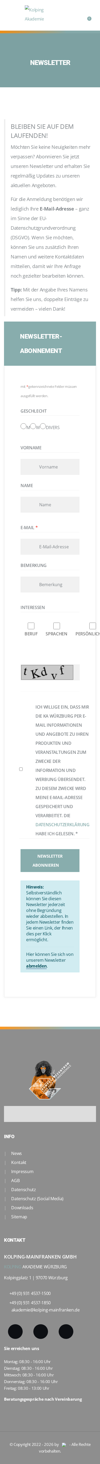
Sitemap (18, 1217)
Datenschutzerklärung (62, 825)
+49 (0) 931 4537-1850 (30, 1303)
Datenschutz (23, 1189)
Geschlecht (34, 411)
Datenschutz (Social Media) (36, 1199)
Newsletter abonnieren (48, 860)
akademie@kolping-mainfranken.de (45, 1310)
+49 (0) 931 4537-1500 (30, 1293)
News (16, 1153)
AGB (15, 1180)
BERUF (31, 634)
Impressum (22, 1171)
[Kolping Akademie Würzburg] (41, 15)
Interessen (33, 607)
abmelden (36, 966)
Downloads (21, 1208)
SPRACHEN (56, 634)
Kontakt (18, 1162)
